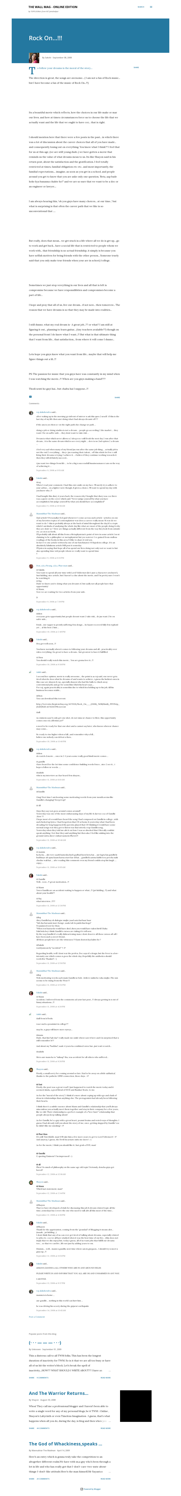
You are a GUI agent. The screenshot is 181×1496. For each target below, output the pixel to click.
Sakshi (39, 478)
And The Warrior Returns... (58, 1393)
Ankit (38, 672)
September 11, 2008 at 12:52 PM (51, 985)
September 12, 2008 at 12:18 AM (51, 1174)
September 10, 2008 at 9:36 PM (50, 664)
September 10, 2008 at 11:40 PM (51, 741)
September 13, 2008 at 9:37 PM (50, 1283)
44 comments (43, 1428)
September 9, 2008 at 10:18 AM (50, 506)
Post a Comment (37, 1317)
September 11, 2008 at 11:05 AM (50, 867)
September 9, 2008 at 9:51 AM (50, 470)
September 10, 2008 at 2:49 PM (50, 632)
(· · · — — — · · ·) (45, 1343)
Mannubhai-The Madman (48, 513)
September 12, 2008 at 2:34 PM (50, 1193)
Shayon (39, 1069)
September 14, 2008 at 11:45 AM (51, 1310)
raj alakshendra (43, 412)
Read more (106, 1377)
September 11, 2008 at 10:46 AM (51, 840)
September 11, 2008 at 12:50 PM (51, 963)
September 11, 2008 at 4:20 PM (50, 1006)
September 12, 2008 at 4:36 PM (50, 1215)
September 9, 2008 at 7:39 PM (50, 601)
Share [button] (136, 67)
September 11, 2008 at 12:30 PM (51, 905)
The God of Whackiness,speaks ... (65, 1444)
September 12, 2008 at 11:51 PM (50, 1256)
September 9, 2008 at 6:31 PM (50, 558)
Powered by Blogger (92, 1489)
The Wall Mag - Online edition (52, 7)
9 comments (42, 1377)
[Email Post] (30, 397)
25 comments (43, 1479)
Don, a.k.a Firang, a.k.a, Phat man (51, 565)
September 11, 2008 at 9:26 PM (50, 1061)
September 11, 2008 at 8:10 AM (50, 779)
